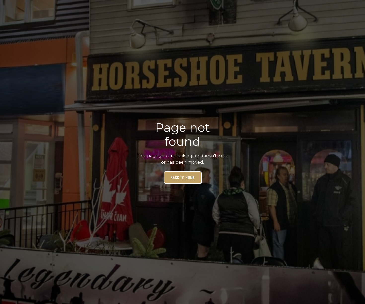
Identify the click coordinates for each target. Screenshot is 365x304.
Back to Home (183, 177)
